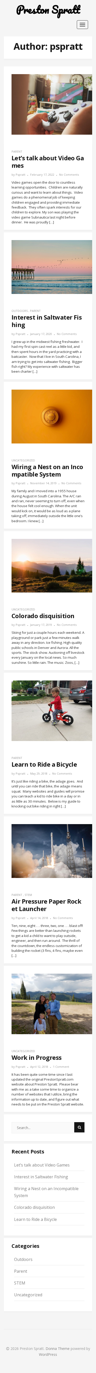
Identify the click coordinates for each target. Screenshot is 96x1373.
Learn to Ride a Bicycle (35, 1219)
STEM (28, 895)
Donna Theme (58, 1348)
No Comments (69, 174)
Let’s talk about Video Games (42, 1165)
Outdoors (20, 311)
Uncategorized (23, 460)
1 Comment (61, 1067)
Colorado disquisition (34, 1207)
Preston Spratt (48, 9)
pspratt (20, 174)
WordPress (48, 1354)
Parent (17, 151)
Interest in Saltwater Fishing (41, 1177)
